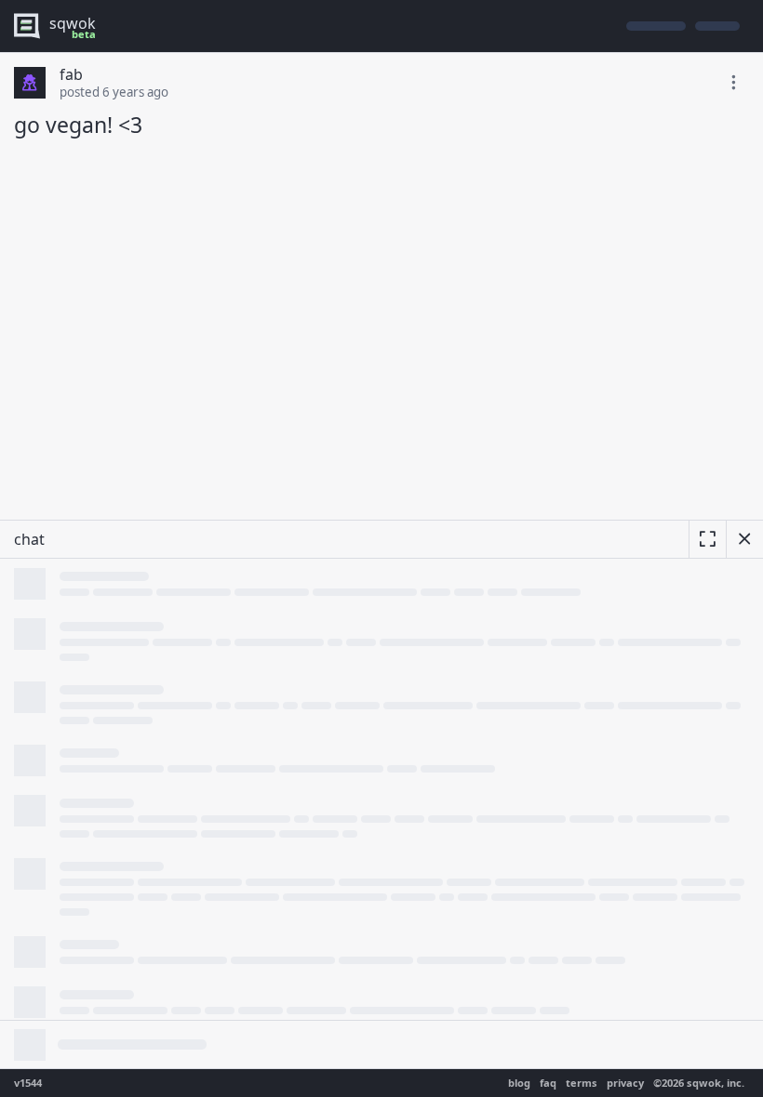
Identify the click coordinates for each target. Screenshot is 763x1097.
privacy (625, 1083)
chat (29, 539)
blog (519, 1083)
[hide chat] (744, 539)
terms (581, 1083)
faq (548, 1083)
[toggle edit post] (733, 83)
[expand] (707, 539)
